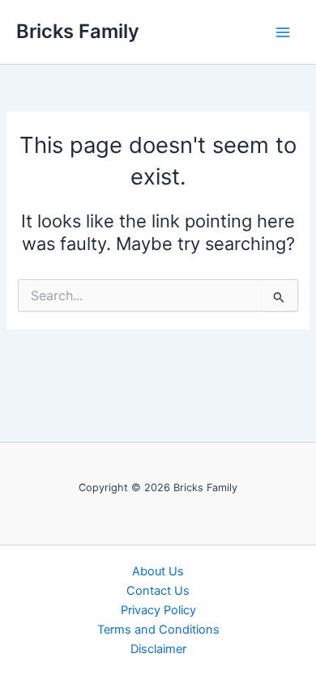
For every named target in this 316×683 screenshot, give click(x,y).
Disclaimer (158, 649)
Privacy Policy (158, 610)
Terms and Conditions (158, 629)
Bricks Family (77, 31)
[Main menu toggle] (283, 32)
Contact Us (158, 590)
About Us (158, 571)
